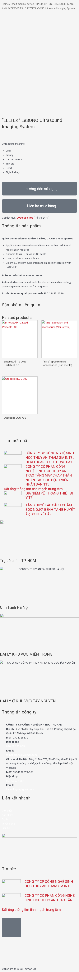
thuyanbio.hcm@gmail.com (21, 754)
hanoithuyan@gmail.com (20, 789)
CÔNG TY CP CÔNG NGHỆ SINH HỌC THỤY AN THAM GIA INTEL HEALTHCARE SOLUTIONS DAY (50, 457)
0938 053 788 (25, 217)
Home (5, 3)
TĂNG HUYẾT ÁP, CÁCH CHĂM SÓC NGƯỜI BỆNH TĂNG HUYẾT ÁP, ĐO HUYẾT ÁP (50, 509)
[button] (39, 188)
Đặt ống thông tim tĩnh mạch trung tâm (33, 489)
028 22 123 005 (15, 746)
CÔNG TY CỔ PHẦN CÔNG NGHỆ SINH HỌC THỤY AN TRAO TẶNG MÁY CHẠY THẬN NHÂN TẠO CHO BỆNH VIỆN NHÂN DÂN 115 (49, 475)
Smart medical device (22, 3)
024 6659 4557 (15, 780)
